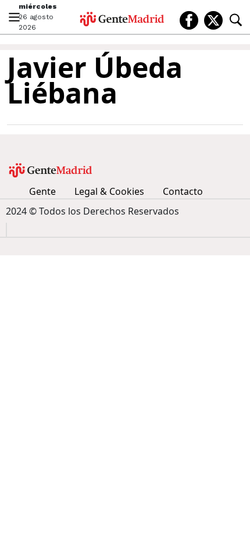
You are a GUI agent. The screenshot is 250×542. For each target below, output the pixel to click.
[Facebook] (189, 19)
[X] (213, 19)
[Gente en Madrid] (122, 19)
